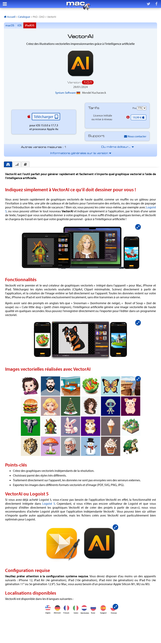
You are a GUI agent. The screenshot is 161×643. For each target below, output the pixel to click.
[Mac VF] (78, 6)
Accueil (10, 16)
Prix (135, 108)
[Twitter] (148, 4)
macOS (9, 25)
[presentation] (8, 164)
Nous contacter (136, 136)
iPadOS (29, 25)
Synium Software (65, 92)
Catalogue (24, 16)
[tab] (8, 164)
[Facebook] (156, 4)
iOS (19, 25)
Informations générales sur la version (80, 153)
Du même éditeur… (117, 147)
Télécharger (44, 116)
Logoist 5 (48, 503)
